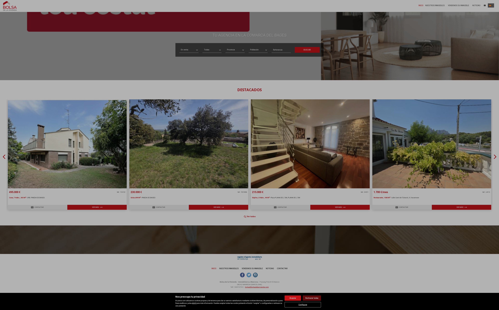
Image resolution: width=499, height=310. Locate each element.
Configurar (302, 305)
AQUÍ (194, 303)
